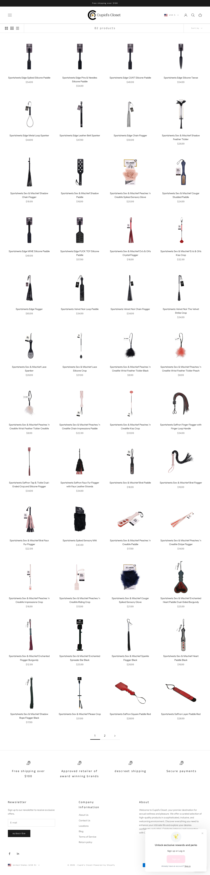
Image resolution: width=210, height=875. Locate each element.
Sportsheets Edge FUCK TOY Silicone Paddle (79, 253)
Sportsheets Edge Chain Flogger (130, 135)
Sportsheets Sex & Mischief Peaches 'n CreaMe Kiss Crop (130, 426)
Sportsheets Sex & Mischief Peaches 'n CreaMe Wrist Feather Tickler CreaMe (29, 426)
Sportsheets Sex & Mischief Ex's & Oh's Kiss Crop (180, 253)
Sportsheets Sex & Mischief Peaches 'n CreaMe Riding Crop (79, 600)
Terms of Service (87, 836)
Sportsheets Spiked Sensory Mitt (80, 540)
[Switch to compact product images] (17, 28)
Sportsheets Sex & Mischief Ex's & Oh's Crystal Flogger (130, 253)
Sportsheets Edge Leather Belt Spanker (80, 135)
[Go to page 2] (115, 736)
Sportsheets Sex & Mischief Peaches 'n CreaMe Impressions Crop (29, 600)
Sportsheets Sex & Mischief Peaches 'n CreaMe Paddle (130, 542)
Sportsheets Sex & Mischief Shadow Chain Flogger (29, 195)
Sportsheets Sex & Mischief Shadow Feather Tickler (181, 137)
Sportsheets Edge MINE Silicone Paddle (29, 251)
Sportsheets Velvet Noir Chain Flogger (130, 309)
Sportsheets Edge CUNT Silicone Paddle (130, 77)
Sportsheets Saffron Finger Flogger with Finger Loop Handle (180, 426)
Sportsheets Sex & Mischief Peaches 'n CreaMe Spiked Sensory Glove (130, 195)
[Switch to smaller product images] (11, 28)
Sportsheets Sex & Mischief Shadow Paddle (80, 195)
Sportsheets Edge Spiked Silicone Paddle (29, 77)
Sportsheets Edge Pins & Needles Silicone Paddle (79, 79)
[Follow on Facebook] (9, 853)
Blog (81, 831)
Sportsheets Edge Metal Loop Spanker (29, 135)
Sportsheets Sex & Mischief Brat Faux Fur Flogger (29, 542)
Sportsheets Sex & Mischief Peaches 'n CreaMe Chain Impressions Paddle (79, 426)
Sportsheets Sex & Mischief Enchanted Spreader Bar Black (79, 658)
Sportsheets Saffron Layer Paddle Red (180, 714)
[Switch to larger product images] (6, 28)
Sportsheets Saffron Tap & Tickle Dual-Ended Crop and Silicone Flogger (29, 484)
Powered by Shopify (104, 865)
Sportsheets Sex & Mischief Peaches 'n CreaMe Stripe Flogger (180, 542)
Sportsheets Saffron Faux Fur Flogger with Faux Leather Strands (80, 484)
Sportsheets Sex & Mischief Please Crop (80, 714)
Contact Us (84, 820)
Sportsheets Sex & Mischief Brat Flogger (181, 482)
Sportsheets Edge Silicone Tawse (181, 77)
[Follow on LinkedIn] (18, 853)
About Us (83, 814)
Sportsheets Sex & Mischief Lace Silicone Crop (80, 368)
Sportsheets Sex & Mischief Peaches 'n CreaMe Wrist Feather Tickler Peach (180, 368)
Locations (84, 825)
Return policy (85, 842)
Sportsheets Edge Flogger (29, 309)
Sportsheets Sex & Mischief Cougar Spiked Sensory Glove (130, 600)
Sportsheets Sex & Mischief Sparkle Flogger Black (130, 658)
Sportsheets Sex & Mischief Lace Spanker (29, 368)
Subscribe (19, 833)
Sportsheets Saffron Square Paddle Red (130, 714)
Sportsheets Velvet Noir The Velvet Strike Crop (181, 311)
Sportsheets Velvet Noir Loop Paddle (80, 309)
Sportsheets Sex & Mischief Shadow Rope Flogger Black (29, 716)
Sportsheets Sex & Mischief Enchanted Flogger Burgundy (29, 658)
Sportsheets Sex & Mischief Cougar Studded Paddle (180, 195)
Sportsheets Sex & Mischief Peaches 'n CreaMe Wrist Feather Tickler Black (130, 368)
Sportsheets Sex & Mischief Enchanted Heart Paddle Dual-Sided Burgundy (180, 600)
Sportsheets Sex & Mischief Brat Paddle (130, 482)
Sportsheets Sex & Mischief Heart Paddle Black (181, 658)
